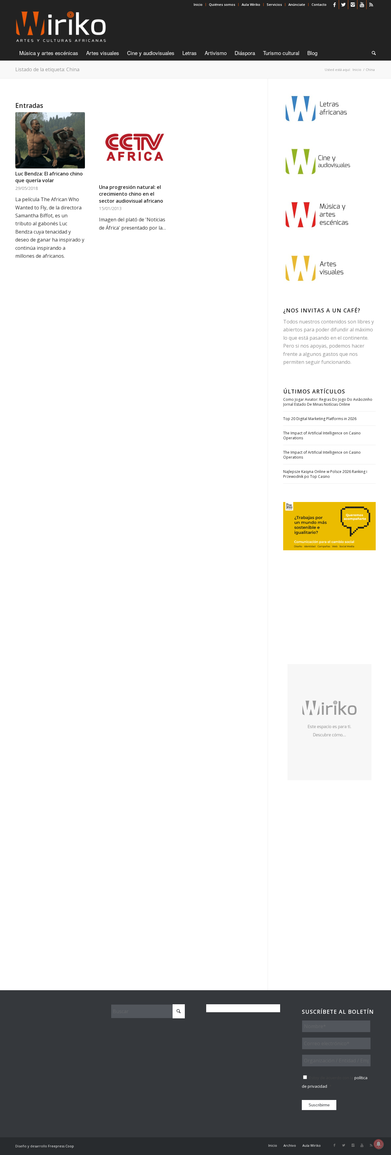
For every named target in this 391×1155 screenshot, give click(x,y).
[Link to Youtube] (361, 4)
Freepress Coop (61, 1146)
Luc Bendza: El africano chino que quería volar (49, 177)
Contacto (319, 4)
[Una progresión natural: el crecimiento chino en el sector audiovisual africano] (134, 147)
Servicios (274, 4)
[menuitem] (198, 4)
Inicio (198, 4)
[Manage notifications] (378, 1144)
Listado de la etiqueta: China (47, 69)
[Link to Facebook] (334, 4)
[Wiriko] (61, 27)
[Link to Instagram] (352, 4)
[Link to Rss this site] (371, 4)
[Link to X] (343, 4)
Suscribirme (319, 1105)
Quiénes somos (222, 4)
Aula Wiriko (251, 4)
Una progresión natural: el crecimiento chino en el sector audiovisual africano (131, 194)
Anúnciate (296, 4)
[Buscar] (372, 53)
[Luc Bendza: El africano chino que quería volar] (50, 140)
